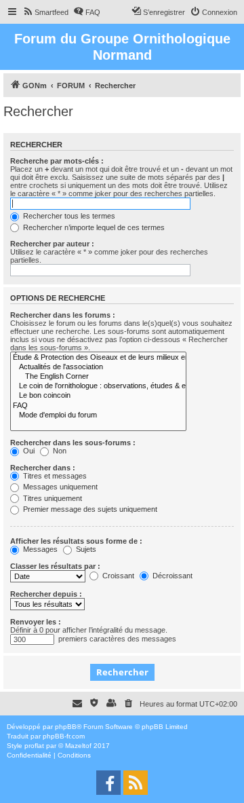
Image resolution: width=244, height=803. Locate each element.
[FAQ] (98, 406)
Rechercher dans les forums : (62, 315)
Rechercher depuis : (46, 594)
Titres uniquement (51, 498)
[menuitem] (45, 12)
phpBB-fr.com (64, 736)
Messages (39, 549)
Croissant (117, 576)
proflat (34, 745)
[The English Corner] (98, 376)
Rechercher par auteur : (52, 244)
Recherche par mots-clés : (57, 161)
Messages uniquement (59, 487)
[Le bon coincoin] (98, 395)
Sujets (85, 549)
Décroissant (171, 576)
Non (58, 451)
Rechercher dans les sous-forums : (73, 442)
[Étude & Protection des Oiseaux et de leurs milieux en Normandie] (98, 357)
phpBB (66, 726)
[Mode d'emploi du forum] (98, 415)
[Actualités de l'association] (98, 367)
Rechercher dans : (42, 468)
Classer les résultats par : (55, 566)
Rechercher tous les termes (68, 216)
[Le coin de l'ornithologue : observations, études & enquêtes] (98, 386)
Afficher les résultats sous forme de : (76, 541)
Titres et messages (54, 476)
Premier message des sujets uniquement (89, 509)
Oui (28, 451)
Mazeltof (78, 745)
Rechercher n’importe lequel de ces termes (93, 227)
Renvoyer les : (35, 622)
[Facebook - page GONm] (108, 782)
